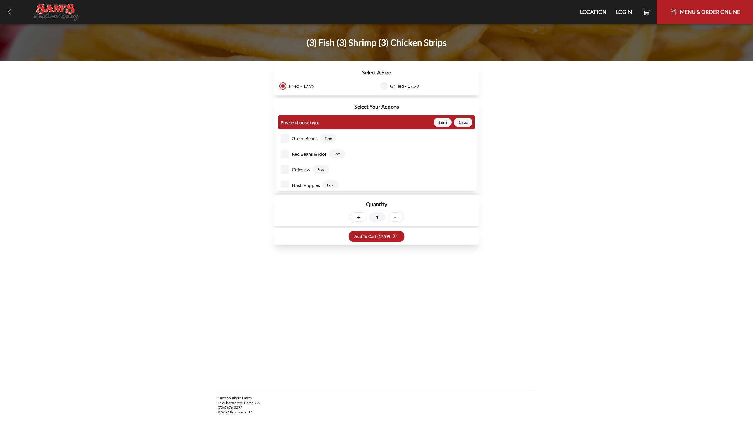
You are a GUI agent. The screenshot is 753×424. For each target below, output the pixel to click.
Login (624, 12)
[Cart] (647, 12)
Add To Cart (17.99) (372, 236)
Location (593, 12)
